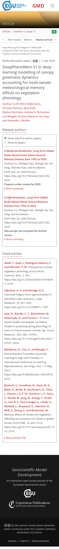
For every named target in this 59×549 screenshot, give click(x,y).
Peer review (14, 39)
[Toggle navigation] (52, 6)
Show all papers (16, 142)
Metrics (28, 39)
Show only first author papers (24, 138)
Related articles (44, 39)
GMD (38, 5)
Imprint (24, 541)
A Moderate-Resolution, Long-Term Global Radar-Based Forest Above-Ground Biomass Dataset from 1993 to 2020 (29, 155)
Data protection (40, 541)
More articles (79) (16, 437)
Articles (6, 31)
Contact (12, 541)
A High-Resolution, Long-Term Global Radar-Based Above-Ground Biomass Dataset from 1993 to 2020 (26, 201)
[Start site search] (54, 32)
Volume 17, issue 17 (25, 31)
